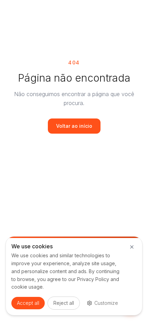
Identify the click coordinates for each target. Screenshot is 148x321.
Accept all (28, 303)
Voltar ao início (74, 126)
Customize (106, 303)
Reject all (63, 303)
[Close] (132, 247)
